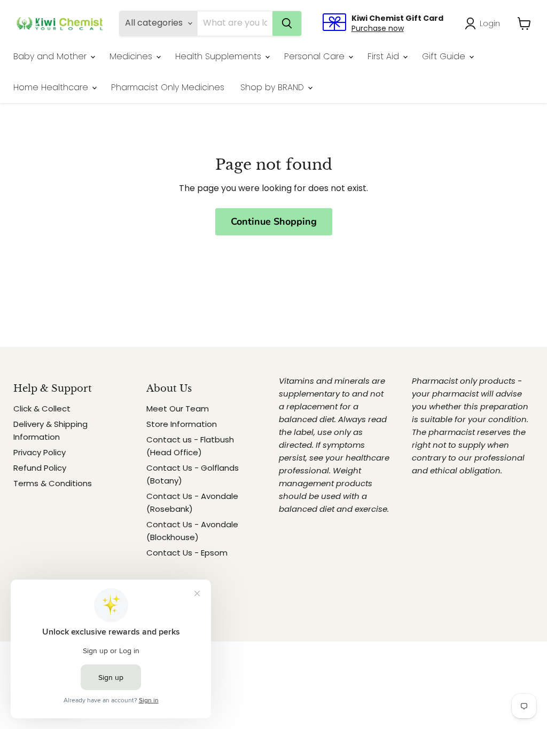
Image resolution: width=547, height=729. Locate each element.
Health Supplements (219, 56)
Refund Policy (39, 467)
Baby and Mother (51, 56)
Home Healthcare (52, 87)
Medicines (132, 56)
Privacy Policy (39, 452)
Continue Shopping (274, 221)
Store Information (181, 424)
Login (490, 23)
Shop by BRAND (273, 87)
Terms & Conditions (52, 483)
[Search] (286, 23)
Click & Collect (42, 408)
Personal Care (315, 56)
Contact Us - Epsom (187, 552)
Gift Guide (445, 56)
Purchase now (377, 28)
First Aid (385, 56)
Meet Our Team (177, 408)
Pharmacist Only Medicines (167, 87)
